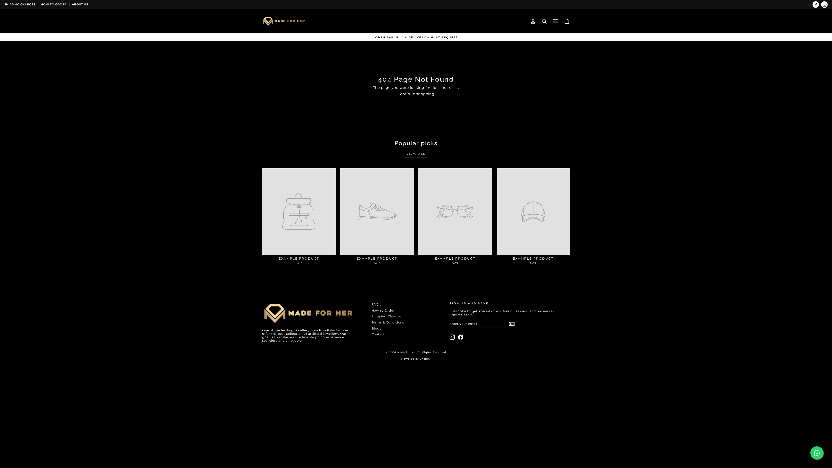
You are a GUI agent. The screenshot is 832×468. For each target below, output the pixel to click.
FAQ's (376, 304)
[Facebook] (815, 4)
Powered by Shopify (416, 358)
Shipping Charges (19, 4)
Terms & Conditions (388, 322)
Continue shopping (416, 94)
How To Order (54, 4)
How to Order (383, 310)
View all (416, 153)
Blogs (376, 328)
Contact (378, 334)
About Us (80, 4)
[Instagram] (824, 4)
